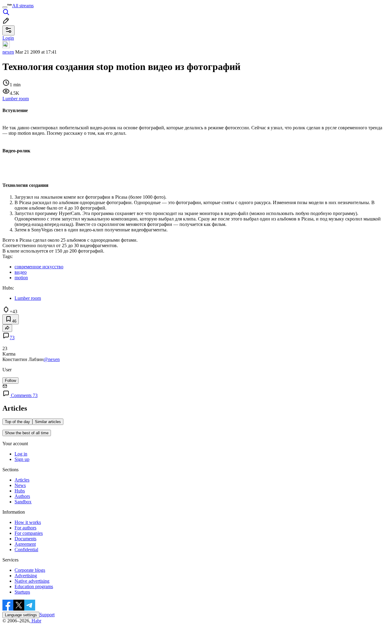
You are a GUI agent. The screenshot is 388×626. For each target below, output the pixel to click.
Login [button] (8, 38)
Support (47, 614)
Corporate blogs (30, 570)
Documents (25, 538)
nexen (8, 52)
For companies (29, 533)
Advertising (26, 575)
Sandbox (23, 501)
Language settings (21, 615)
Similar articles (48, 421)
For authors (25, 527)
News (20, 485)
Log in (21, 453)
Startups (22, 592)
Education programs (34, 586)
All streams (23, 5)
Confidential (26, 549)
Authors (22, 496)
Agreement (25, 544)
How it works (28, 522)
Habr (35, 620)
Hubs (20, 490)
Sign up (22, 459)
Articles (22, 479)
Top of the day (17, 421)
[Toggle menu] (4, 7)
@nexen (52, 359)
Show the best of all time (26, 433)
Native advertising (32, 581)
